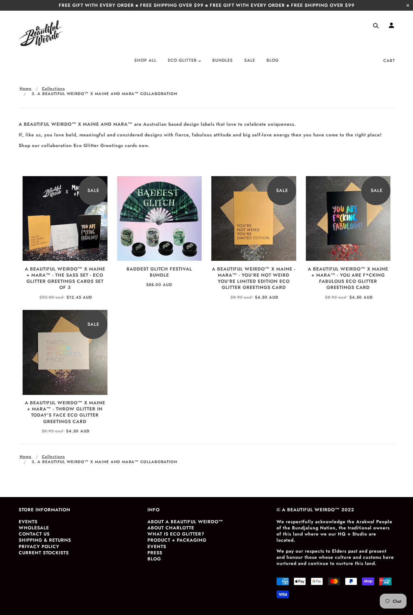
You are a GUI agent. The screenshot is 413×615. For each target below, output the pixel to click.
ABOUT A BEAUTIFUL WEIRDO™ (185, 521)
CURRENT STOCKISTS (44, 552)
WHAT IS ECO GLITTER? (175, 534)
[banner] (41, 33)
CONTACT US (34, 534)
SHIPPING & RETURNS (45, 540)
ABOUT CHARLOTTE (170, 528)
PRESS (154, 552)
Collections (53, 88)
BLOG (154, 559)
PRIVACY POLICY (39, 546)
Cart (389, 61)
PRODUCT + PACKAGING (176, 540)
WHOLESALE (34, 528)
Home (26, 88)
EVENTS (28, 521)
